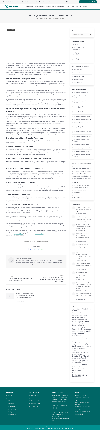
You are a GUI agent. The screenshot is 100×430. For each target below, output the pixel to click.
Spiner (82, 379)
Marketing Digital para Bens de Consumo (81, 101)
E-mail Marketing (78, 325)
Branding (85, 315)
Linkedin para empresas (78, 348)
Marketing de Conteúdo (80, 352)
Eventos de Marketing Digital (79, 327)
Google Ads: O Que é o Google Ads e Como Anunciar (81, 48)
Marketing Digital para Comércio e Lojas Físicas (82, 112)
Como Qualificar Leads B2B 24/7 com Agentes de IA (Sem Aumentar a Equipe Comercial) (84, 217)
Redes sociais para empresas (80, 376)
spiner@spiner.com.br (83, 397)
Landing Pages (85, 344)
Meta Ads (84, 364)
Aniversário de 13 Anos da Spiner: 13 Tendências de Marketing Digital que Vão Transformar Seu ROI (82, 236)
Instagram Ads (75, 339)
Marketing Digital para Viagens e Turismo (82, 155)
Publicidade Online (85, 370)
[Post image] (10, 296)
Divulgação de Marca (79, 76)
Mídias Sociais (76, 371)
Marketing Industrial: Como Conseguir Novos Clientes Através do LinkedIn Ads (82, 245)
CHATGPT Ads (75, 44)
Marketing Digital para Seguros (81, 144)
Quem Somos (11, 395)
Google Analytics (11, 29)
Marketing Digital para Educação (82, 122)
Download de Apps (78, 79)
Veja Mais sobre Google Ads (79, 180)
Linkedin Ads (88, 346)
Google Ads (85, 331)
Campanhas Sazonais (78, 317)
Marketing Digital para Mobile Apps (82, 136)
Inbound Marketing (82, 338)
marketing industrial (76, 364)
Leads (74, 346)
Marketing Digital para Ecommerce (82, 119)
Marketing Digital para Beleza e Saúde (81, 96)
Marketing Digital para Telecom (81, 151)
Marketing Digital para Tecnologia (82, 148)
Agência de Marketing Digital (81, 310)
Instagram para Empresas (80, 342)
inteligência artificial (76, 344)
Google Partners (85, 335)
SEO (73, 379)
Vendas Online (77, 73)
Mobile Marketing (76, 367)
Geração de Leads (78, 69)
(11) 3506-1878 (83, 395)
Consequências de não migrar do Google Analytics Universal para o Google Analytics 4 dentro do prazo (25, 296)
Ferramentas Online (87, 329)
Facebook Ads (77, 329)
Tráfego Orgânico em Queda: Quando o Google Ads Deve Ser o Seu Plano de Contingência (84, 265)
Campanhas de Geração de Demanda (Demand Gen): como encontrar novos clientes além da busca (83, 285)
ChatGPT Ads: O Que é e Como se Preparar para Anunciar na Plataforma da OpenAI (83, 226)
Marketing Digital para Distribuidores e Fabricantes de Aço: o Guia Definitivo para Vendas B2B (83, 274)
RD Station (74, 373)
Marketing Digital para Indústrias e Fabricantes (80, 53)
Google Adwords (78, 334)
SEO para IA (78, 379)
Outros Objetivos (78, 82)
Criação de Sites (13, 414)
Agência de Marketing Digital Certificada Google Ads (62, 428)
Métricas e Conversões (78, 369)
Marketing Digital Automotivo (81, 92)
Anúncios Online (78, 313)
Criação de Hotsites (14, 412)
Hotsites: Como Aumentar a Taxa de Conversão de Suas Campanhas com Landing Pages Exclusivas (84, 255)
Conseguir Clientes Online (79, 319)
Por (43, 241)
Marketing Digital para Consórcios (82, 116)
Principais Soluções (12, 398)
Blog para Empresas (77, 315)
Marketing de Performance (77, 354)
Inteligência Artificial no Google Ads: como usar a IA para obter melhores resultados (83, 295)
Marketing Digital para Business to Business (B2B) (80, 59)
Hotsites (74, 338)
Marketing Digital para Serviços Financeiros (81, 140)
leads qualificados (80, 346)
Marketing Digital (80, 356)
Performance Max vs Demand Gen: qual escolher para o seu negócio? (83, 209)
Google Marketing (76, 335)
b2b (86, 313)
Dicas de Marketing (77, 323)
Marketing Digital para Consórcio (79, 358)
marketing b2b (75, 350)
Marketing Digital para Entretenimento (79, 127)
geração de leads (75, 331)
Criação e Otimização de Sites (80, 321)
